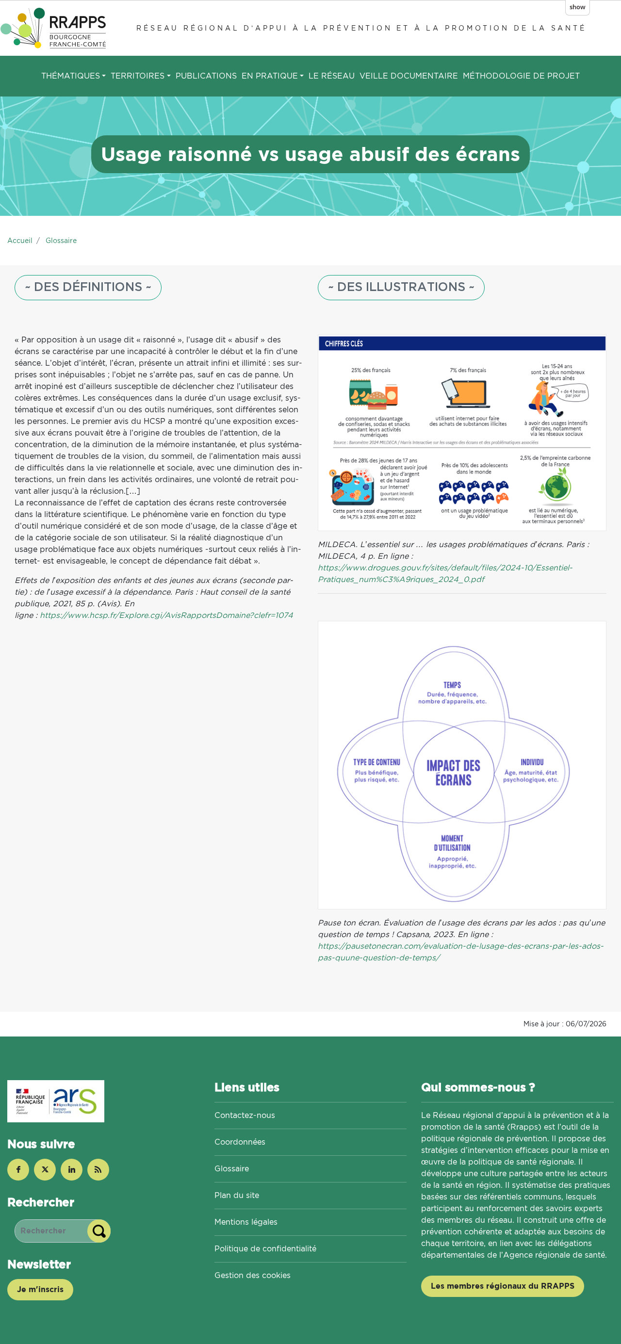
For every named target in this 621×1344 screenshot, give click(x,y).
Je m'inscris (40, 1289)
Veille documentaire (409, 76)
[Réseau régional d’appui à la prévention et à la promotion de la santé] (55, 28)
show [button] (578, 6)
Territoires (137, 76)
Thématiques (70, 76)
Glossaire (61, 240)
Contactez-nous (244, 1115)
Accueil (20, 240)
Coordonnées (239, 1142)
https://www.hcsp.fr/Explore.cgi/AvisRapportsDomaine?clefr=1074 (166, 615)
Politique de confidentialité (265, 1248)
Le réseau (332, 76)
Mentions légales (246, 1222)
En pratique (270, 76)
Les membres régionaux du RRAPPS (502, 1286)
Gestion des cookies (252, 1275)
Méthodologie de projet (521, 76)
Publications (206, 76)
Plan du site (236, 1195)
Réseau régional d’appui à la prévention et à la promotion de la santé (361, 28)
